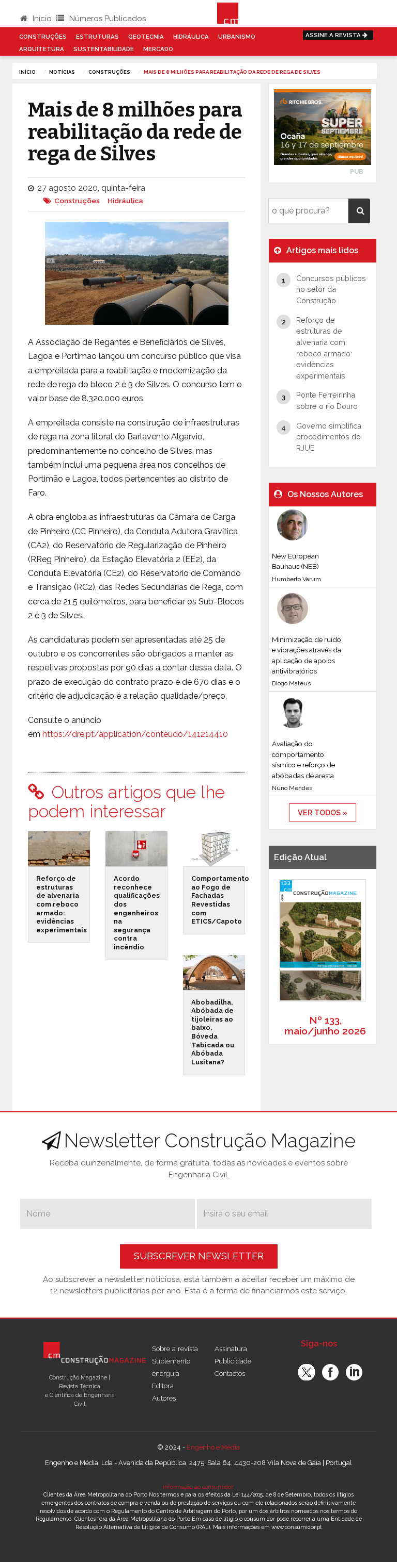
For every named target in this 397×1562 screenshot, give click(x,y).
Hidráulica (191, 36)
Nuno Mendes (292, 788)
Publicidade (233, 1361)
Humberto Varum (296, 579)
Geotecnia (146, 36)
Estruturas (97, 36)
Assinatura (231, 1348)
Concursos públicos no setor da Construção (331, 289)
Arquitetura (41, 49)
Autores (164, 1398)
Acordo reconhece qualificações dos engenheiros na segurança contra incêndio (137, 913)
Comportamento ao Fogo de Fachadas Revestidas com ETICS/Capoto (220, 900)
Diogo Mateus (291, 683)
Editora (163, 1386)
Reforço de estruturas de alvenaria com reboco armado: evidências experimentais (61, 904)
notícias (62, 72)
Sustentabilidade (103, 49)
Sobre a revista (175, 1348)
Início (41, 18)
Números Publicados (106, 18)
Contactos (230, 1373)
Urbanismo (236, 36)
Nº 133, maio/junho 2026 (325, 1025)
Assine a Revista (334, 35)
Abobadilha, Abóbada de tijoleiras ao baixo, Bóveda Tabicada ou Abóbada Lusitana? (212, 1032)
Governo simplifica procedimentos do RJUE (328, 436)
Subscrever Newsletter (199, 1256)
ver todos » (322, 812)
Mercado (158, 49)
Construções (43, 36)
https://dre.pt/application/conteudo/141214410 (135, 734)
